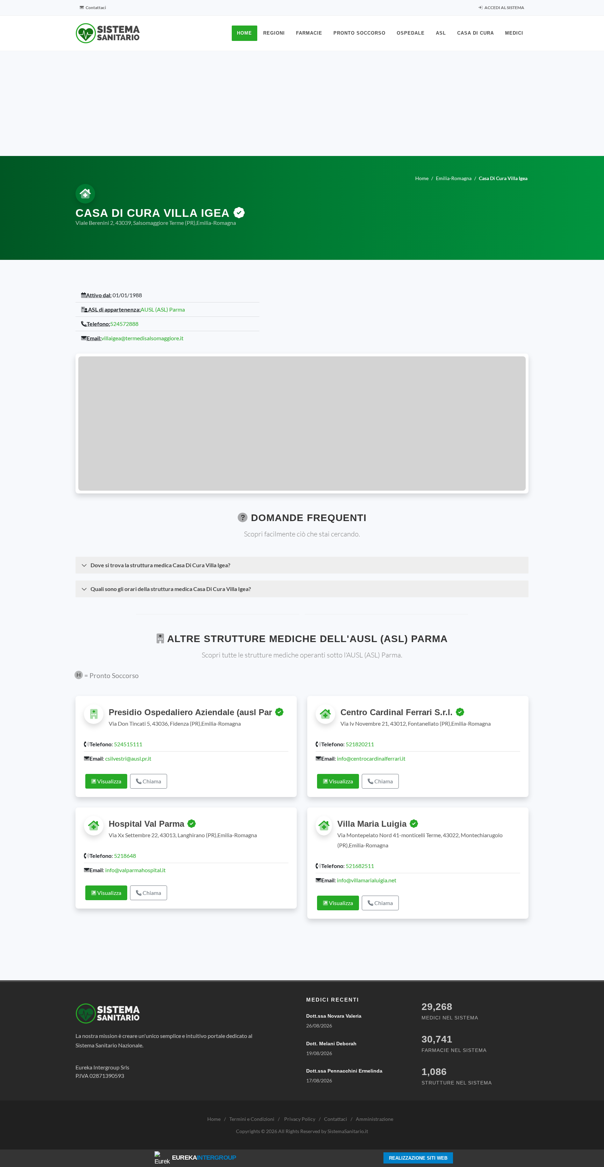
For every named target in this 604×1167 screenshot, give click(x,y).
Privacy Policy (299, 1119)
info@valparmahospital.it (135, 870)
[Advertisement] (302, 103)
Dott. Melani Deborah (331, 1043)
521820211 (360, 744)
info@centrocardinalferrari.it (371, 758)
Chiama (151, 781)
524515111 (128, 744)
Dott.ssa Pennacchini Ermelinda (344, 1071)
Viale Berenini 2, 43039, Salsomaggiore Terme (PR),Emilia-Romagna (156, 222)
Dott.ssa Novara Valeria (333, 1016)
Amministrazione (374, 1119)
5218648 (125, 855)
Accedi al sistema (504, 7)
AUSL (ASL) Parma (163, 309)
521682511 (360, 865)
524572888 (124, 323)
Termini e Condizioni (251, 1119)
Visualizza (108, 781)
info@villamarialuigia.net (366, 880)
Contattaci (95, 7)
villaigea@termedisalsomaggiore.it (142, 338)
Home (214, 1119)
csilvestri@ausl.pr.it (128, 758)
